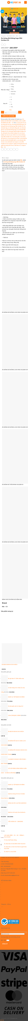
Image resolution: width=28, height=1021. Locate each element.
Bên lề (2, 908)
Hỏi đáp (3, 913)
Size (4, 103)
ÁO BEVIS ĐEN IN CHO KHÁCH (9, 664)
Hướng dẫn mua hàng (6, 887)
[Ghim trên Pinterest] (14, 149)
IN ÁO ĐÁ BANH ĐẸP (10, 140)
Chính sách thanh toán (7, 892)
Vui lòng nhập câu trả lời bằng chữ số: (10, 937)
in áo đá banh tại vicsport (12, 142)
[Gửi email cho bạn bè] (11, 149)
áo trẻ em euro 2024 (10, 135)
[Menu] (2, 2)
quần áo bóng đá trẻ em (7, 145)
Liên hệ (3, 916)
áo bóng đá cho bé (6, 124)
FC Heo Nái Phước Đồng (10, 840)
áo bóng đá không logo (18, 124)
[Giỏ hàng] (25, 2)
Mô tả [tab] (3, 157)
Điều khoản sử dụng (6, 884)
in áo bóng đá (15, 136)
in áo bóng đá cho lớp (13, 138)
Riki (21, 160)
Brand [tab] (7, 157)
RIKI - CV (18, 36)
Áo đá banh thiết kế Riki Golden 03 (16, 131)
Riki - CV (3, 147)
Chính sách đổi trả (6, 896)
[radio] (13, 84)
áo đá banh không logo (11, 129)
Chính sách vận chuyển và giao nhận (10, 894)
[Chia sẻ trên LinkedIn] (17, 149)
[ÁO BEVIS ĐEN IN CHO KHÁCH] (12, 653)
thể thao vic (17, 145)
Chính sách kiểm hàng (6, 899)
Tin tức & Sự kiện (5, 911)
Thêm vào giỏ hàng (8, 116)
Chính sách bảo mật (6, 889)
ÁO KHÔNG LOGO (11, 36)
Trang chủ (3, 36)
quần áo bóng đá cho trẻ (20, 143)
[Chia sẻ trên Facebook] (5, 149)
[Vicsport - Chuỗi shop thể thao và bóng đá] (14, 2)
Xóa (10, 110)
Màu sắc (3, 89)
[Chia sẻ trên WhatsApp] (2, 149)
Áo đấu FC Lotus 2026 (10, 851)
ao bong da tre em (21, 122)
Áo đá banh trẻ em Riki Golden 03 (10, 133)
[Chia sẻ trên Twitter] (8, 149)
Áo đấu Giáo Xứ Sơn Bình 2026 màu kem (14, 843)
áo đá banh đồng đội (13, 128)
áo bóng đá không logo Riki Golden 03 (14, 162)
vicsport (23, 145)
